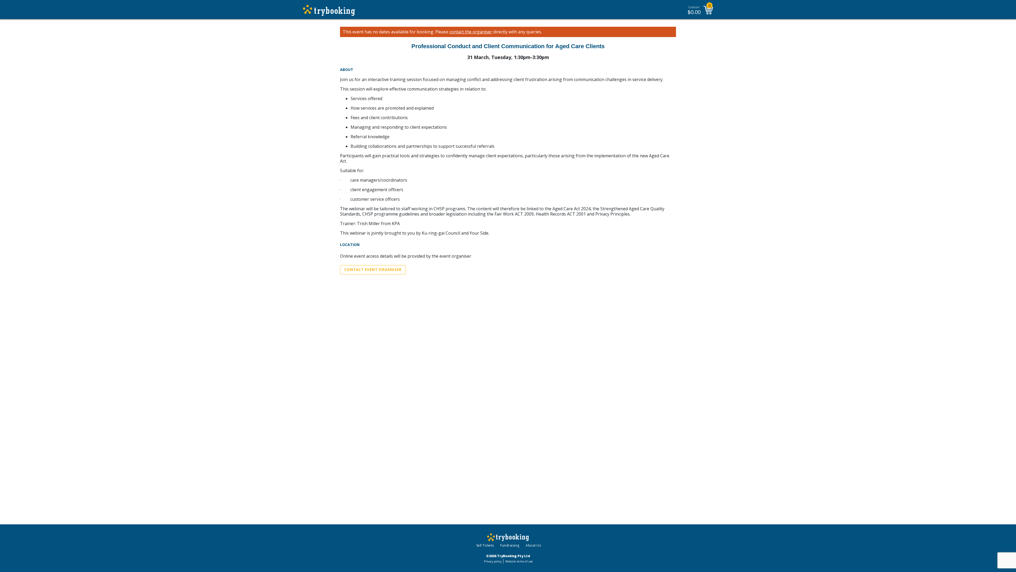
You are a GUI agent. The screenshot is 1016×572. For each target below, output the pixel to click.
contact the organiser (470, 31)
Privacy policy (493, 561)
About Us (533, 545)
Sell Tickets (485, 545)
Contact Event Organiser (373, 269)
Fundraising (509, 545)
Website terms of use (519, 561)
